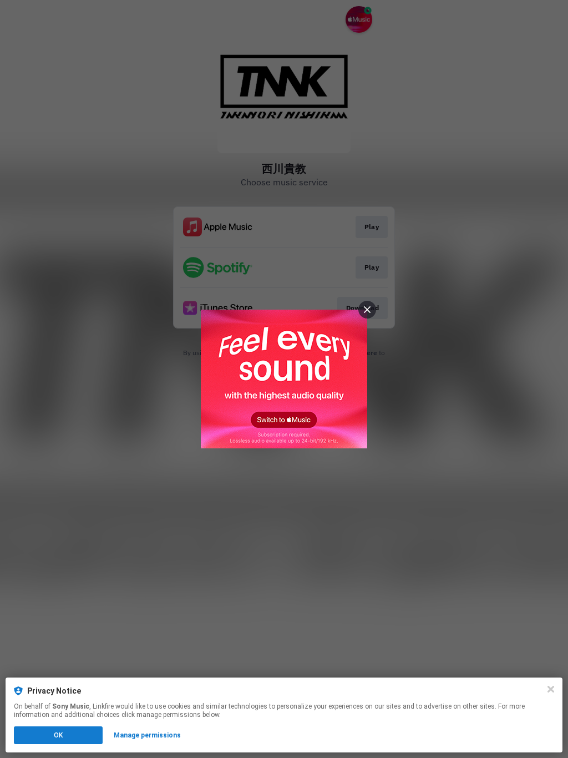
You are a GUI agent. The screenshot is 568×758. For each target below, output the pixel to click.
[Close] (551, 689)
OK (58, 735)
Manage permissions (147, 735)
